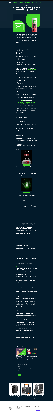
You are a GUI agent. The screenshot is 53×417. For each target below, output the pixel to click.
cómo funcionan (32, 69)
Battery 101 (26, 5)
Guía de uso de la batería (27, 405)
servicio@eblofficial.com (37, 406)
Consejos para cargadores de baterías (28, 407)
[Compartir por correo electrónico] (23, 341)
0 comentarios (30, 12)
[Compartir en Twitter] (20, 341)
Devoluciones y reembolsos (18, 408)
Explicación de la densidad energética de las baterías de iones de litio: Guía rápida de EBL (32, 356)
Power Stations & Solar (21, 2)
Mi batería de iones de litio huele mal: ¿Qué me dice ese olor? (20, 356)
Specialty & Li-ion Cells (27, 2)
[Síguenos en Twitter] (10, 412)
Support (32, 2)
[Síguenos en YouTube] (14, 412)
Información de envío (18, 407)
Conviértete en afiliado (11, 409)
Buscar (9, 404)
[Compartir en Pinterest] (22, 341)
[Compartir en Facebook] (19, 341)
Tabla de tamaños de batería (28, 404)
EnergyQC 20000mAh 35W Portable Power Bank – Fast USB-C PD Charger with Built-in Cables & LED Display (14, 396)
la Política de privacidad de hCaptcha (29, 365)
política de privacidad (11, 408)
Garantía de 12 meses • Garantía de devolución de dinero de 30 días (14, 0)
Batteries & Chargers (15, 2)
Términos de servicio (10, 407)
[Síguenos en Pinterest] (13, 412)
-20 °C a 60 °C (23, 214)
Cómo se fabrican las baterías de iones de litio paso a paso (26, 100)
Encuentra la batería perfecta (26, 192)
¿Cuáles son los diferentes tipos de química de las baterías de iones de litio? (26, 103)
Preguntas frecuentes (18, 404)
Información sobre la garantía (19, 406)
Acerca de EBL (10, 406)
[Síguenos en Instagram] (11, 412)
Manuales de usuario (18, 405)
